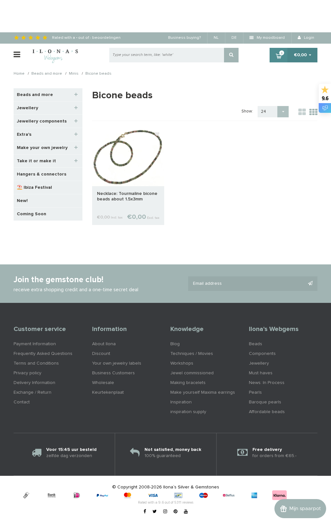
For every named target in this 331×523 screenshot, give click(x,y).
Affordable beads (267, 412)
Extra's (24, 134)
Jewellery (27, 108)
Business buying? (184, 38)
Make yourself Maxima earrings (202, 392)
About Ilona (104, 344)
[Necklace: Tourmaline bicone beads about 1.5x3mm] (128, 157)
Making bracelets (188, 382)
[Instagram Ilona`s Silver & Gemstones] (165, 511)
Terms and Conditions (36, 363)
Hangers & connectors (41, 174)
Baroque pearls (265, 402)
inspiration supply (188, 412)
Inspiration (181, 402)
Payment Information (35, 344)
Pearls (255, 392)
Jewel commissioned (192, 373)
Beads (255, 344)
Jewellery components (42, 121)
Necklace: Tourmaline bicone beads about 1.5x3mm (127, 196)
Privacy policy (27, 373)
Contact (22, 402)
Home (19, 74)
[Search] (231, 55)
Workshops (181, 363)
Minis (74, 74)
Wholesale (103, 382)
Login (308, 38)
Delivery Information (34, 382)
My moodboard (270, 38)
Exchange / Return (32, 392)
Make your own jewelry (42, 147)
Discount (101, 353)
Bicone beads (98, 74)
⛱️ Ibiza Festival (34, 187)
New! (22, 200)
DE (234, 38)
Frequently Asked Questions (43, 353)
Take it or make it (36, 161)
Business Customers (113, 373)
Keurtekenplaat (108, 392)
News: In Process (266, 382)
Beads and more (46, 74)
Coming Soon (31, 214)
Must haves (260, 373)
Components (262, 353)
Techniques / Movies (191, 353)
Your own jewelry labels (116, 363)
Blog (175, 344)
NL (216, 38)
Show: (247, 111)
